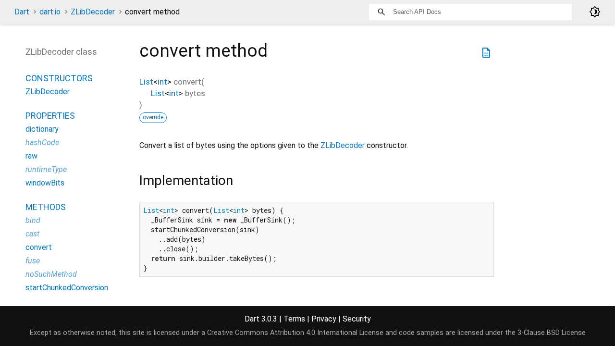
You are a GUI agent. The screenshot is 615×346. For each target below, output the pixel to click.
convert (38, 247)
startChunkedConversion (66, 287)
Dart (21, 11)
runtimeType (46, 169)
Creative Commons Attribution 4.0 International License (295, 333)
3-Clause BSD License (551, 333)
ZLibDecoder (93, 11)
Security (357, 318)
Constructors (59, 78)
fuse (32, 260)
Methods (45, 207)
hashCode (42, 142)
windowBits (44, 182)
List (146, 81)
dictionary (42, 129)
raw (31, 156)
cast (32, 233)
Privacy (323, 318)
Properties (50, 116)
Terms (294, 318)
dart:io (50, 11)
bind (32, 220)
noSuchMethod (51, 274)
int (162, 81)
